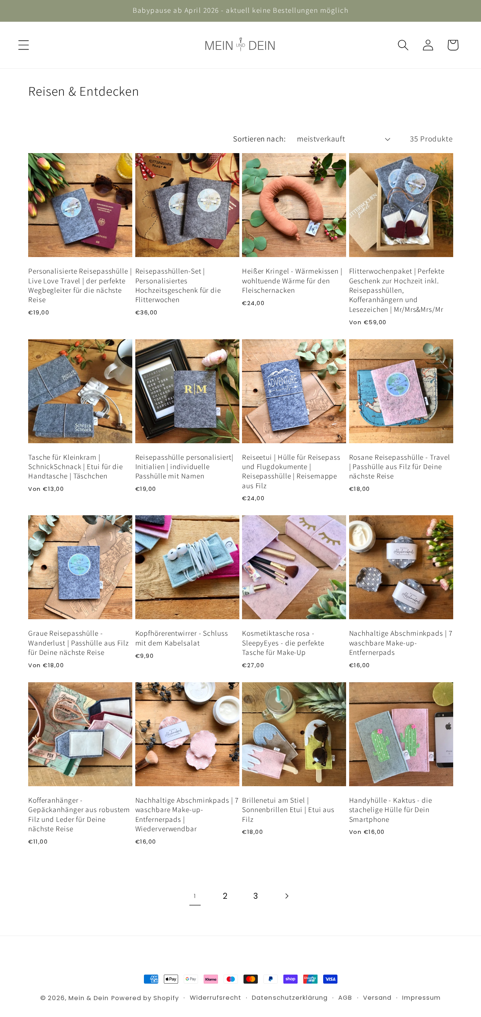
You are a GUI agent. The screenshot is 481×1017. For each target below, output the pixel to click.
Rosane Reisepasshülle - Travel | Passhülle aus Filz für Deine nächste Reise (399, 467)
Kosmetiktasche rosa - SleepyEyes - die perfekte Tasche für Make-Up (283, 643)
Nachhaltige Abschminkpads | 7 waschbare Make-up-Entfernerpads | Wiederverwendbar (187, 814)
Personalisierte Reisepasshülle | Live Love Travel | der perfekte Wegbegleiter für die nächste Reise (80, 285)
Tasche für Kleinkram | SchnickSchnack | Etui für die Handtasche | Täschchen (75, 467)
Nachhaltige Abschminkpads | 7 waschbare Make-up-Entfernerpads (400, 643)
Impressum (421, 997)
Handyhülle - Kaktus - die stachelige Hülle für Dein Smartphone (391, 810)
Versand (377, 997)
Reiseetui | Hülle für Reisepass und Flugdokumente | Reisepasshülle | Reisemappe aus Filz (291, 471)
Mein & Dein (88, 998)
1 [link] (195, 896)
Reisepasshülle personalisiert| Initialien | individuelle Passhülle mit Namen (184, 467)
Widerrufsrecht (216, 997)
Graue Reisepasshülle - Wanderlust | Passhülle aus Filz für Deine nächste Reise (78, 643)
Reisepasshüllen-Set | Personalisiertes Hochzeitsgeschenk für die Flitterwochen (178, 285)
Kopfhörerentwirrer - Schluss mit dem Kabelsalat (181, 638)
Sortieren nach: (259, 139)
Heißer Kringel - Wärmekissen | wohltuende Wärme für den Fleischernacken (292, 280)
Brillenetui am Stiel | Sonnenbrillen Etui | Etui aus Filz (288, 810)
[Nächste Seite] (286, 896)
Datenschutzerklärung (290, 997)
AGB (345, 997)
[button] (23, 45)
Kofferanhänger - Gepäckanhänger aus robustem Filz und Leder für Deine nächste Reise (79, 814)
